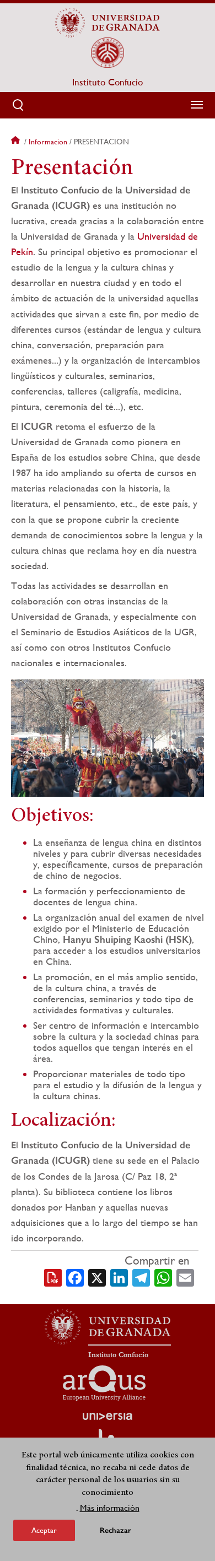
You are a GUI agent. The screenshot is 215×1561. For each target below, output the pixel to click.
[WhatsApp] (163, 1277)
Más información (109, 1508)
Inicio (16, 141)
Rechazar (115, 1530)
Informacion (48, 141)
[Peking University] (107, 52)
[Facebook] (75, 1277)
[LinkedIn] (119, 1277)
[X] (97, 1277)
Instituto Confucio (107, 82)
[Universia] (107, 1416)
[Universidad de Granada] (107, 22)
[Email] (185, 1277)
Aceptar (44, 1530)
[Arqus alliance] (104, 1383)
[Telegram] (141, 1277)
